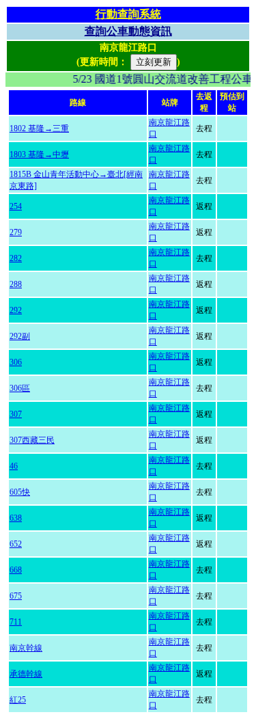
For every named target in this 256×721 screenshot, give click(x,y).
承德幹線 (26, 674)
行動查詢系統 (128, 14)
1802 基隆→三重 (39, 128)
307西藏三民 (32, 440)
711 (16, 622)
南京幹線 (26, 648)
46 (14, 466)
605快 (20, 492)
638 (16, 518)
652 (16, 544)
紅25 (18, 700)
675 (16, 596)
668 (16, 570)
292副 (20, 336)
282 (16, 258)
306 (16, 362)
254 (16, 206)
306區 (20, 388)
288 (16, 284)
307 (16, 414)
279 (16, 232)
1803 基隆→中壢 (39, 154)
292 (16, 310)
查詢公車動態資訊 (128, 31)
